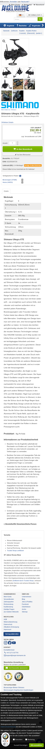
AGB (5, 619)
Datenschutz (8, 624)
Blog (23, 599)
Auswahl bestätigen (21, 745)
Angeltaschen (18, 690)
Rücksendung (8, 604)
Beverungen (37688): (10, 180)
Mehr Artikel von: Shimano (8, 109)
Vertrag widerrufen (11, 634)
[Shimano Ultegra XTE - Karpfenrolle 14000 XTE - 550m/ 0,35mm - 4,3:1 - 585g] (6, 72)
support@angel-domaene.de (16, 655)
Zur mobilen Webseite (11, 612)
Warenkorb (40, 5)
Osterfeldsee (26, 607)
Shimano (21, 687)
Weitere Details (8, 122)
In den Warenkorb (24, 149)
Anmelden (13, 2)
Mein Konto (15, 5)
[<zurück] (23, 33)
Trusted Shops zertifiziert (15, 550)
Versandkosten (9, 599)
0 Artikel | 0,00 (35, 15)
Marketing (31, 739)
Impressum (7, 629)
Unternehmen (26, 597)
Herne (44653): (8, 182)
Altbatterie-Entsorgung (11, 627)
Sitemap (25, 612)
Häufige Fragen (9, 609)
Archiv (24, 609)
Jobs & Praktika (27, 602)
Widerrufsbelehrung (10, 622)
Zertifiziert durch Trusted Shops (23, 581)
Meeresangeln (9, 690)
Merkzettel (28, 5)
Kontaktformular (9, 650)
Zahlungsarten (9, 602)
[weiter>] (39, 33)
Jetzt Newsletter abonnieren (18, 668)
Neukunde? (25, 2)
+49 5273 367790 (12, 653)
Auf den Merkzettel (23, 154)
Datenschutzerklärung (8, 727)
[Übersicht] (30, 33)
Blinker (15, 687)
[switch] (5, 744)
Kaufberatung (8, 607)
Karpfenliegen (28, 690)
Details (6, 191)
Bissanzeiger (8, 687)
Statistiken (18, 739)
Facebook (25, 604)
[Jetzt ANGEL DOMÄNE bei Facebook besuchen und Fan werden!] (6, 644)
